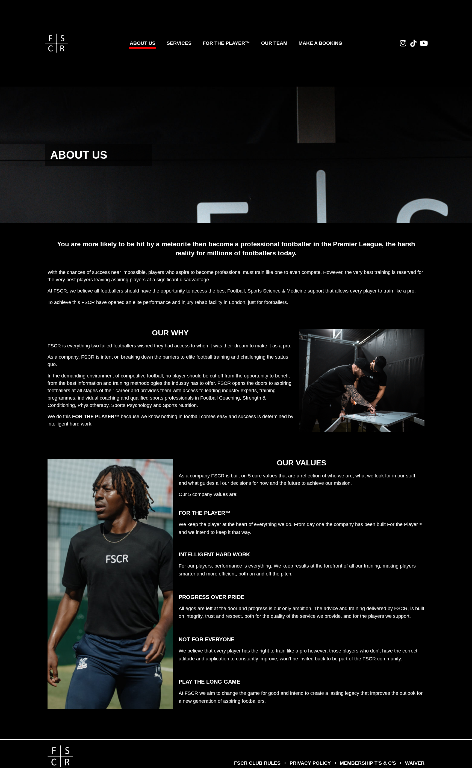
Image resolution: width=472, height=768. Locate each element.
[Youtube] (423, 43)
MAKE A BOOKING (320, 43)
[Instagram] (402, 43)
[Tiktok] (413, 43)
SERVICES (179, 43)
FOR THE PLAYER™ (226, 43)
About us (142, 43)
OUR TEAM (274, 43)
